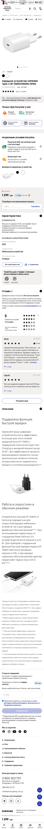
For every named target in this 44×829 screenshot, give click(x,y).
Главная (4, 15)
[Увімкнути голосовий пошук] (30, 8)
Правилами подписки (12, 705)
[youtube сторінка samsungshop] (14, 731)
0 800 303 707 (11, 778)
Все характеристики (12, 264)
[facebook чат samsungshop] (3, 731)
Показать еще (22, 401)
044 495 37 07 (8, 787)
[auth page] (12, 826)
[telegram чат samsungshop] (25, 731)
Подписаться (22, 711)
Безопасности (33, 703)
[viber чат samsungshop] (11, 801)
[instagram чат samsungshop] (9, 731)
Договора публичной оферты (15, 703)
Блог (6, 744)
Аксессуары (14, 15)
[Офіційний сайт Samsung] (7, 811)
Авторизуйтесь (13, 160)
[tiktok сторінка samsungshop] (20, 731)
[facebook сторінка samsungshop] (18, 801)
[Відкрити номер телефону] (40, 8)
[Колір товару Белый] (7, 75)
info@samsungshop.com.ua (12, 792)
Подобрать (35, 206)
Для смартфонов (25, 15)
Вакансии (8, 753)
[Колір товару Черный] (3, 75)
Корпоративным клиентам (14, 749)
